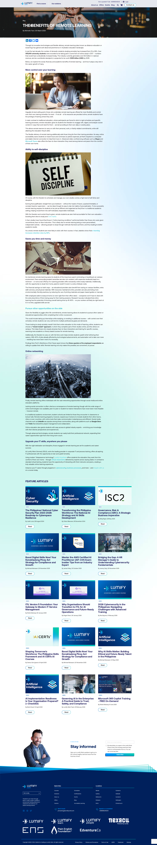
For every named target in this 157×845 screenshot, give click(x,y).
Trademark (120, 842)
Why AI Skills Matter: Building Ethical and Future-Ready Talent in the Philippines (114, 654)
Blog (113, 5)
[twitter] (33, 41)
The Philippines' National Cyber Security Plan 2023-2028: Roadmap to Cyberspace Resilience (41, 514)
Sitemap (129, 842)
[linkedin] (27, 41)
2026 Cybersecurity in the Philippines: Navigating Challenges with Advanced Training (112, 608)
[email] (36, 41)
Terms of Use (104, 842)
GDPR (113, 842)
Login (126, 1)
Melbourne (98, 797)
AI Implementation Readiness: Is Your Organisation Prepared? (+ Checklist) (41, 701)
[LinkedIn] (24, 810)
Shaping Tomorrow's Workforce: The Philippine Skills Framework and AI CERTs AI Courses (42, 655)
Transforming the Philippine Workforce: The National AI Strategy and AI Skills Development (76, 514)
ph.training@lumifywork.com (66, 810)
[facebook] (30, 41)
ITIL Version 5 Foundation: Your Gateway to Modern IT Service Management (41, 607)
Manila (97, 790)
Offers (101, 5)
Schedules (77, 790)
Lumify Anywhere (60, 457)
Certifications (77, 793)
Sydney (98, 793)
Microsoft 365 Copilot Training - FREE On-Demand (114, 699)
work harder (52, 216)
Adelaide (118, 793)
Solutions (56, 793)
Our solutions (56, 4)
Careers (56, 803)
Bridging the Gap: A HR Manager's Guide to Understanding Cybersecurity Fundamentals (113, 561)
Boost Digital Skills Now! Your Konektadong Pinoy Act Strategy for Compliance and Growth (40, 561)
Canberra (118, 790)
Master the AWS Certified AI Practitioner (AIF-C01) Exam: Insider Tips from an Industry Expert (77, 561)
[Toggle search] (118, 5)
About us (94, 5)
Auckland (118, 797)
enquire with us (98, 468)
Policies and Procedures (92, 842)
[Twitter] (31, 810)
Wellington (118, 800)
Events (107, 5)
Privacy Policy (78, 842)
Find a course (41, 4)
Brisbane (98, 800)
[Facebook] (27, 810)
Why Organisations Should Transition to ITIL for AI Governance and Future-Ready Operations (78, 608)
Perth (97, 803)
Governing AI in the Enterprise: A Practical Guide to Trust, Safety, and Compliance (78, 701)
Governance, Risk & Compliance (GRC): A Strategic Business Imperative (114, 513)
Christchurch (119, 803)
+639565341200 (115, 1)
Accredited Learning (79, 803)
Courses (56, 790)
